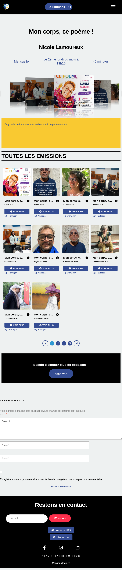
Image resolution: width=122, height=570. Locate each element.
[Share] (10, 216)
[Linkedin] (77, 547)
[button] (21, 91)
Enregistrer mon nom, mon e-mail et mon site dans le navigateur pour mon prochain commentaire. (51, 479)
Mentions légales (61, 563)
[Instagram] (61, 547)
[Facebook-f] (44, 547)
